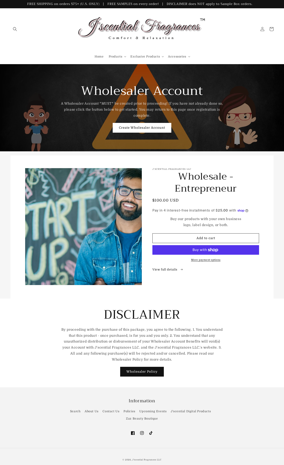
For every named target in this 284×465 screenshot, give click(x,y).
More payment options (206, 259)
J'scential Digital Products (191, 411)
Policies (129, 411)
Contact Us (110, 411)
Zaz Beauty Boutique (142, 418)
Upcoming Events (153, 411)
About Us (92, 411)
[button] (15, 29)
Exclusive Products (145, 56)
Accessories (177, 56)
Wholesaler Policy (142, 371)
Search (75, 411)
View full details (165, 269)
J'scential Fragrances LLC (147, 460)
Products (115, 56)
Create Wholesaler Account (142, 128)
